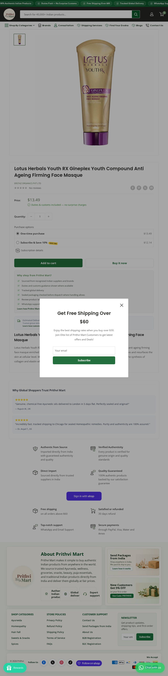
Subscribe (84, 360)
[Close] (121, 305)
